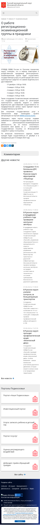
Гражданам (15, 488)
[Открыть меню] (3, 13)
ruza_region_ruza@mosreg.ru (16, 507)
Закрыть (19, 521)
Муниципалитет (22, 486)
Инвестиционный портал (14, 409)
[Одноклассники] (2, 146)
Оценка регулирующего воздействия (13, 450)
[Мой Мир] (10, 146)
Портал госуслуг (10, 436)
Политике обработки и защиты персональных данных (18, 513)
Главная (3, 19)
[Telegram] (7, 146)
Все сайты (19, 474)
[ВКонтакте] (5, 146)
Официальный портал (19, 5)
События (4, 486)
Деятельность (5, 488)
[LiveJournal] (13, 146)
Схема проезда (8, 502)
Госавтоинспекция (21, 19)
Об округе (11, 486)
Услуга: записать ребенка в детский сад (18, 423)
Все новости (6, 378)
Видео (32, 488)
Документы (24, 488)
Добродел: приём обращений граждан (16, 464)
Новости (11, 19)
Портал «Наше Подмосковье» (16, 395)
